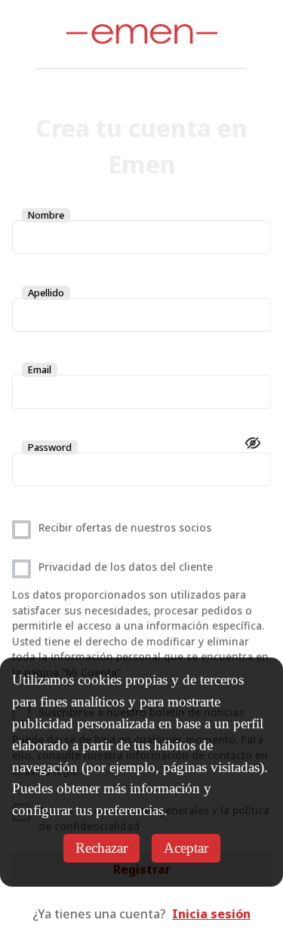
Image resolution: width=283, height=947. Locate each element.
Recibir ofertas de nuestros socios (124, 527)
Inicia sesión (211, 914)
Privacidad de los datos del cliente (125, 566)
